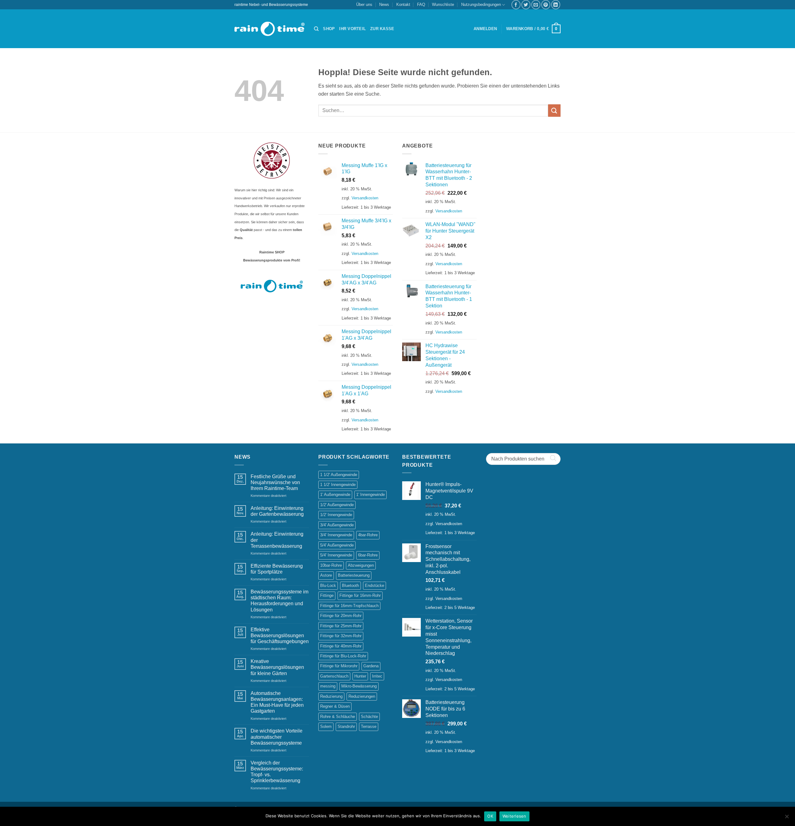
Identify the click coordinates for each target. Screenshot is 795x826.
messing (327, 686)
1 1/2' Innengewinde (338, 484)
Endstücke (374, 585)
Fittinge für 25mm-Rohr (340, 626)
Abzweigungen (361, 565)
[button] (485, 29)
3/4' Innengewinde (336, 535)
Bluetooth (350, 585)
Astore (326, 575)
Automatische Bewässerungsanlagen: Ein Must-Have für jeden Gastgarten (277, 702)
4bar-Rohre (368, 535)
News (384, 4)
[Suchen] (316, 29)
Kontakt (403, 4)
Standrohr (346, 726)
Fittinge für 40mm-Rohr (340, 646)
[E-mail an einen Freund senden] (535, 4)
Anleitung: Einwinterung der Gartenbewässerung (277, 511)
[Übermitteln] (554, 110)
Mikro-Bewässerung (359, 686)
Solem (326, 726)
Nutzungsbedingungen (481, 4)
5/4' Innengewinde (336, 555)
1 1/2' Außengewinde (338, 474)
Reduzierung (331, 696)
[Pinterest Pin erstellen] (545, 4)
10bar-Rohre (331, 565)
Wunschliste (443, 4)
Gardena (371, 666)
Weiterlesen (514, 816)
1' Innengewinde (370, 494)
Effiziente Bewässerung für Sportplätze (277, 568)
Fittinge (327, 595)
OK (490, 816)
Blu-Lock (328, 585)
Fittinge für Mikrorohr (338, 666)
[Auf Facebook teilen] (515, 4)
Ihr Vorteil (352, 28)
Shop (329, 28)
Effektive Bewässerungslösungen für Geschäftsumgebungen (280, 635)
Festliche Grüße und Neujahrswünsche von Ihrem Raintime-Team (275, 482)
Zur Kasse (382, 28)
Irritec (377, 676)
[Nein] (786, 818)
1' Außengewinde (335, 494)
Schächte (369, 716)
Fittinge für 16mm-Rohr (360, 595)
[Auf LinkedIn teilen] (555, 4)
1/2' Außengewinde (337, 504)
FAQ (421, 4)
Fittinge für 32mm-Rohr (340, 635)
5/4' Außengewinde (337, 545)
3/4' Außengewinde (337, 525)
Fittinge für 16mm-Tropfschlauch (349, 605)
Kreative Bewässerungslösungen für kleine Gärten (277, 667)
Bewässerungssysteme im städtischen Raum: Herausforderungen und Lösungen (279, 600)
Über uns (364, 4)
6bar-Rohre (368, 555)
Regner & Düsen (335, 706)
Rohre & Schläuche (337, 716)
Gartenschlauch (334, 676)
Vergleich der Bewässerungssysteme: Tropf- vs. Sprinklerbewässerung (277, 771)
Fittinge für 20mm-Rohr (340, 615)
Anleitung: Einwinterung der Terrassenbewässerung (277, 539)
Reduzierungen (361, 696)
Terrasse (368, 726)
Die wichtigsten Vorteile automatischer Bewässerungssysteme (276, 736)
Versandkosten (365, 198)
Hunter (360, 676)
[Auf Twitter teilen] (525, 4)
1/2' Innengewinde (336, 514)
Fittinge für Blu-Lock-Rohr (343, 656)
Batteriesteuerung (354, 575)
